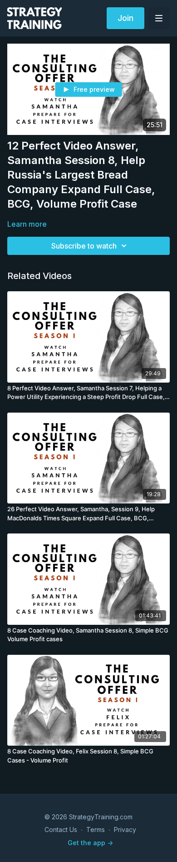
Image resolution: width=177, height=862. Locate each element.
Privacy (125, 829)
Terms (95, 829)
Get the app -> (90, 843)
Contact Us (60, 829)
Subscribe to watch (84, 245)
